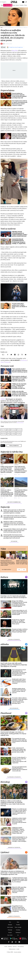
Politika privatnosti (12, 949)
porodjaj (13, 433)
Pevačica (19, 433)
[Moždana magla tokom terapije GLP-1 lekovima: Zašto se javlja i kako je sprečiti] (6, 692)
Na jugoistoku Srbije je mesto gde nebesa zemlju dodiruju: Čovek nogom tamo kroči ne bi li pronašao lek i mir (14, 530)
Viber (2, 362)
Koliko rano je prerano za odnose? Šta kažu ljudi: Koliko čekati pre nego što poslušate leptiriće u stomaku (13, 511)
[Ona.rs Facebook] (8, 942)
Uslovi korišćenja (20, 422)
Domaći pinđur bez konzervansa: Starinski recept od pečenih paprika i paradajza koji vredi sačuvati (12, 536)
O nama (5, 946)
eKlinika (5, 644)
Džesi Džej (15, 50)
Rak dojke (13, 430)
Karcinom (19, 430)
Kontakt (17, 949)
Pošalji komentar (14, 445)
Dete (8, 433)
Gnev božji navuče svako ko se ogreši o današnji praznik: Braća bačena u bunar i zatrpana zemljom (14, 517)
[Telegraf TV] (19, 942)
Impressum (15, 946)
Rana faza (3, 433)
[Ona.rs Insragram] (15, 942)
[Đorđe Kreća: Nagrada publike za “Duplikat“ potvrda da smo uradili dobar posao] (6, 623)
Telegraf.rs (4, 2)
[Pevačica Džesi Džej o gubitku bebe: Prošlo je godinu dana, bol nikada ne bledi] (6, 306)
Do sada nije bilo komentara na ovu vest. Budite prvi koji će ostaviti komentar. (13, 442)
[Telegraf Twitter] (12, 942)
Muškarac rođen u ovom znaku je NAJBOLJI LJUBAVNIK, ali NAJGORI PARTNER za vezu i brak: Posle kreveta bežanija (13, 524)
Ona (1, 27)
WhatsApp (24, 360)
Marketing (10, 946)
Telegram (7, 362)
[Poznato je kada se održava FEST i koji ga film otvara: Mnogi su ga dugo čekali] (6, 633)
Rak (8, 430)
